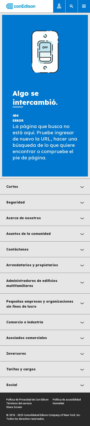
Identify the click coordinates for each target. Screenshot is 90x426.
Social (11, 385)
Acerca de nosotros (23, 218)
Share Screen (14, 407)
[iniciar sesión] (59, 6)
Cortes (12, 186)
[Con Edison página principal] (17, 6)
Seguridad (15, 202)
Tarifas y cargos (21, 369)
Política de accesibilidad (67, 399)
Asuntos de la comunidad (28, 234)
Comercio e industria (24, 322)
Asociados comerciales (26, 338)
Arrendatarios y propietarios (32, 265)
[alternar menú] (84, 6)
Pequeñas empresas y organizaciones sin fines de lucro (39, 303)
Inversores (16, 353)
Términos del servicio (19, 403)
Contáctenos (17, 249)
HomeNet (58, 403)
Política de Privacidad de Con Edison (27, 399)
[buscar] (72, 6)
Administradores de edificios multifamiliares (31, 283)
